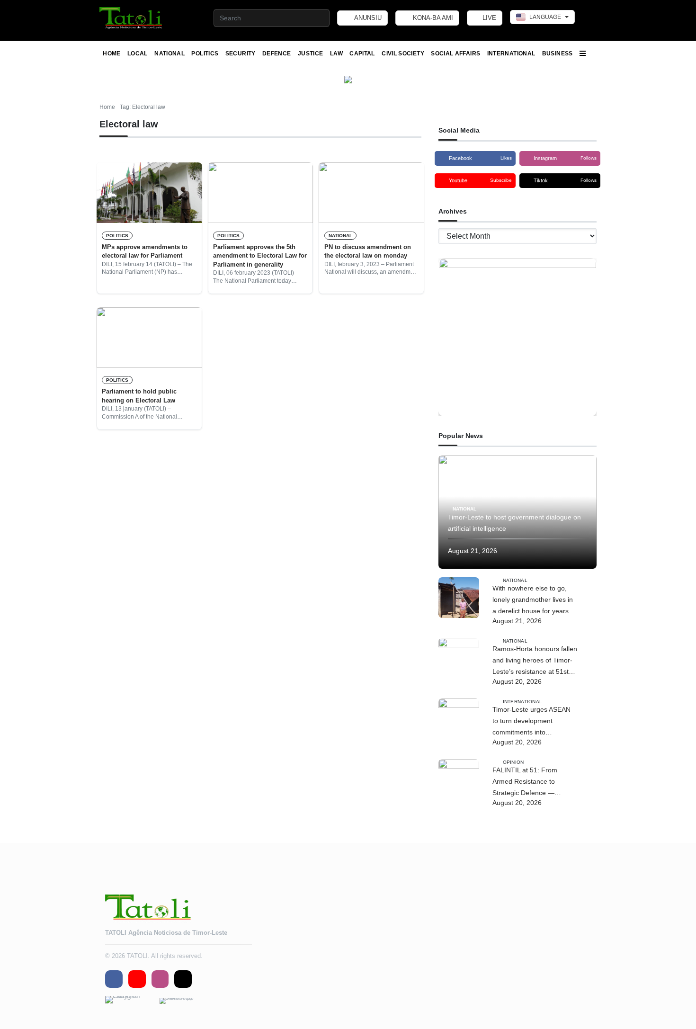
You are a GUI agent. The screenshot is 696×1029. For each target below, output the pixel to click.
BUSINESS (557, 53)
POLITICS (204, 53)
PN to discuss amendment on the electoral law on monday (367, 251)
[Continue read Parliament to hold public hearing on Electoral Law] (149, 337)
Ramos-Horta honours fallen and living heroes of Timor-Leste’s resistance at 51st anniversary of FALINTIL (534, 661)
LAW (336, 53)
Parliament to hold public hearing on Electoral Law (139, 395)
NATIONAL (169, 53)
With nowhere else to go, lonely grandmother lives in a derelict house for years (532, 599)
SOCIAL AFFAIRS (455, 53)
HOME (111, 53)
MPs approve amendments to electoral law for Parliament (144, 251)
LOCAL (137, 53)
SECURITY (240, 53)
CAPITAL (362, 53)
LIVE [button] (488, 17)
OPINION (513, 761)
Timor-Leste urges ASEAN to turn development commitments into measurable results (531, 722)
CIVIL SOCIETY (403, 53)
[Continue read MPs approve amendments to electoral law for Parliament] (149, 192)
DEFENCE (276, 53)
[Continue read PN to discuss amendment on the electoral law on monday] (371, 192)
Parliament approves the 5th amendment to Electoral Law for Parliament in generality (260, 255)
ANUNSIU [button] (367, 17)
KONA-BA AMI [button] (432, 17)
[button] (131, 18)
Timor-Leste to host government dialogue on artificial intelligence (514, 522)
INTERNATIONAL (511, 53)
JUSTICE (310, 53)
